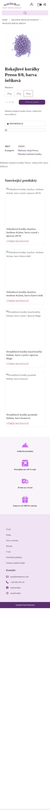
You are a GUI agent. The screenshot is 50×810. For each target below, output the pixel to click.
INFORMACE (16, 123)
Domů (5, 20)
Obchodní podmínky (14, 557)
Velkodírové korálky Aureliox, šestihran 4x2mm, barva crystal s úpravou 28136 (22, 232)
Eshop (8, 535)
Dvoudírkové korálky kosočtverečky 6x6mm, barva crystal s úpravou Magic (24, 355)
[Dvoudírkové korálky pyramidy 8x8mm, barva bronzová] (25, 392)
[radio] (9, 93)
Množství (9, 87)
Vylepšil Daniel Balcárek (25, 605)
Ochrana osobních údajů (15, 563)
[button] (25, 123)
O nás (8, 552)
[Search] (25, 12)
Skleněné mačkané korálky (25, 20)
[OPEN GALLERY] (22, 45)
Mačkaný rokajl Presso (14, 23)
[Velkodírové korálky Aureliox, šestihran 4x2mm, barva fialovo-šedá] (25, 269)
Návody (9, 546)
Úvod (8, 529)
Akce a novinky (12, 540)
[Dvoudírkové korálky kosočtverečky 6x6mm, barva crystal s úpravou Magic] (25, 329)
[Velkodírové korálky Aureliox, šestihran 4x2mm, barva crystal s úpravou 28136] (25, 206)
